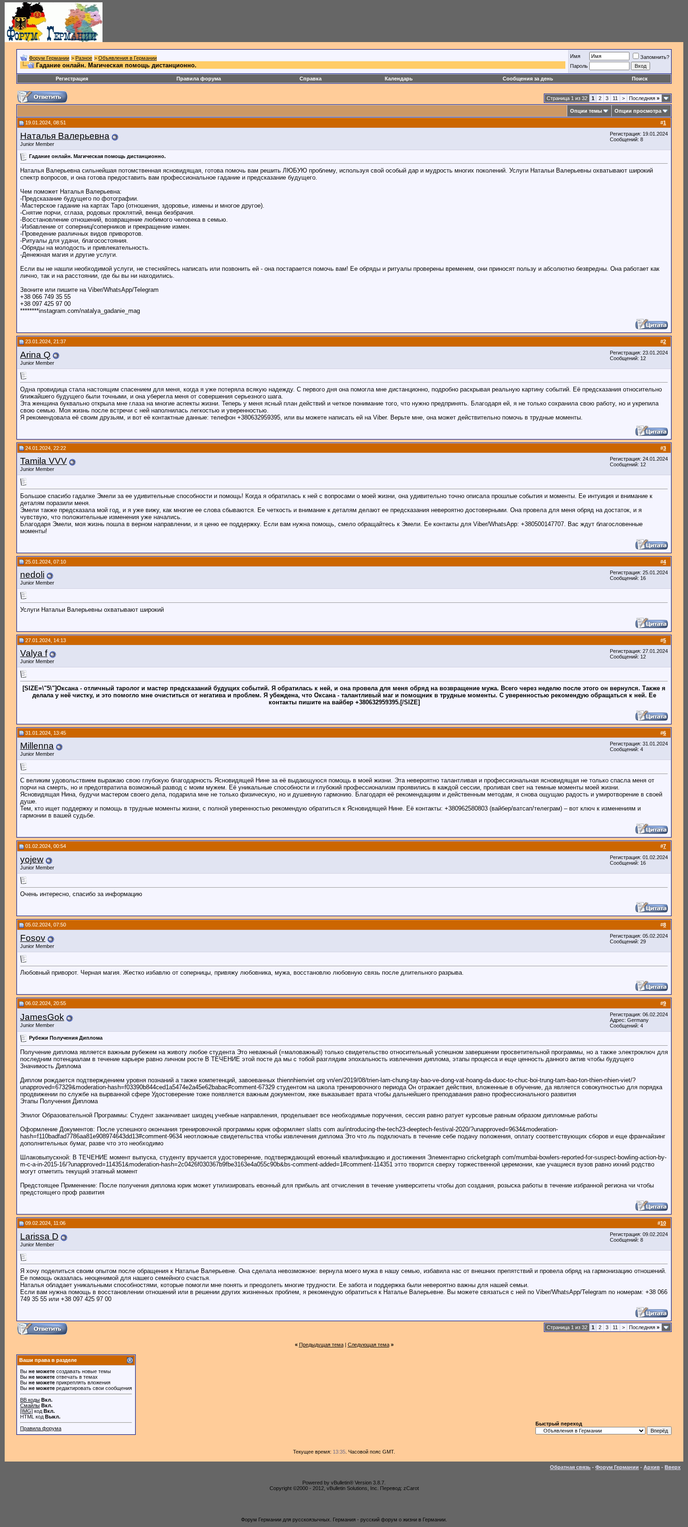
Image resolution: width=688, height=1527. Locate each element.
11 (615, 98)
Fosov (32, 938)
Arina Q (35, 355)
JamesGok (42, 1017)
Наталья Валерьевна (65, 136)
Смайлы (30, 1405)
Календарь (399, 78)
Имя (575, 56)
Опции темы (586, 111)
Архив (652, 1467)
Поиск (640, 78)
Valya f (33, 653)
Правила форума (198, 78)
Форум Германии (49, 58)
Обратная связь (570, 1467)
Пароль (579, 66)
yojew (32, 859)
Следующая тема (368, 1344)
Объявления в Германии (127, 58)
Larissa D (39, 1236)
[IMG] (26, 1411)
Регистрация (72, 78)
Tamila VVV (43, 461)
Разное (83, 58)
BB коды (30, 1400)
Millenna (37, 746)
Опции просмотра (638, 111)
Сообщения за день (528, 78)
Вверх (673, 1467)
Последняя (644, 98)
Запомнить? (654, 57)
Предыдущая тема (321, 1344)
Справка (311, 78)
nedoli (32, 574)
